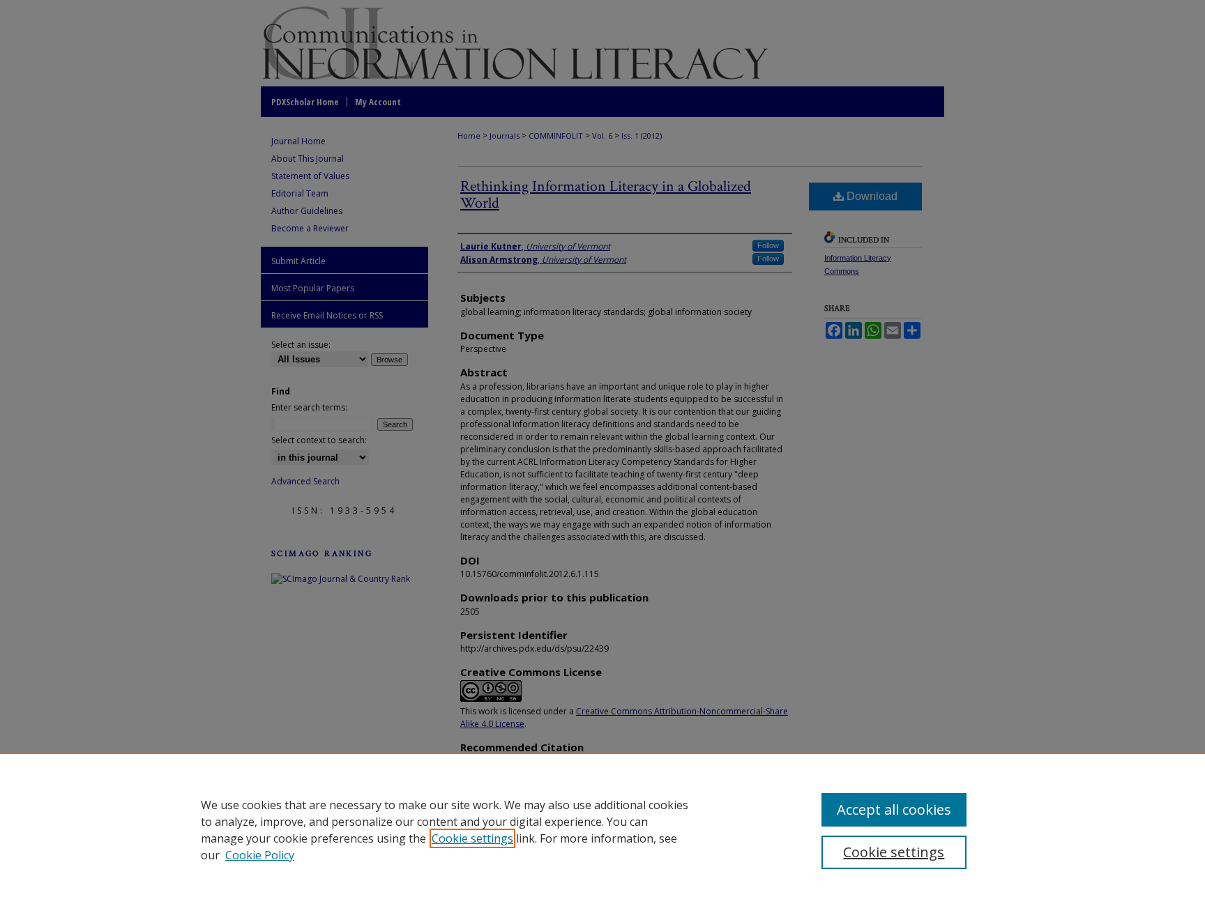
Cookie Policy (259, 855)
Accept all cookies (894, 809)
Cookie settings (472, 838)
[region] (602, 829)
